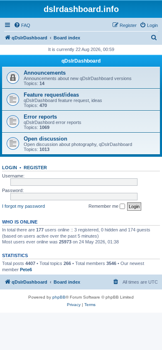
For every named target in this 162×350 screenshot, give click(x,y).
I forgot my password (23, 206)
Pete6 (26, 269)
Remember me (104, 206)
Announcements (45, 73)
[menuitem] (22, 25)
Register (35, 167)
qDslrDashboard (81, 61)
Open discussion (45, 139)
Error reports (40, 117)
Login (9, 167)
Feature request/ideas (51, 95)
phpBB (59, 297)
